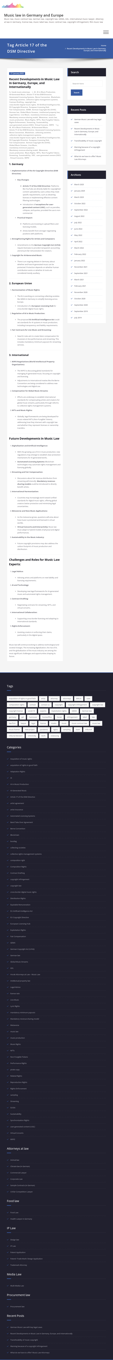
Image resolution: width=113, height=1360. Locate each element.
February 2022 (80, 254)
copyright (59, 704)
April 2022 (78, 241)
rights (55, 729)
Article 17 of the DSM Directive (39, 94)
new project (30, 729)
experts (43, 711)
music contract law (79, 723)
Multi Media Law (17, 1285)
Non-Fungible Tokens (50, 120)
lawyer (23, 723)
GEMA (28, 109)
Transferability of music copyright (88, 141)
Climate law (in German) (20, 1166)
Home (103, 45)
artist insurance (16, 809)
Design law (14, 1239)
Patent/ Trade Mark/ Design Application (26, 1258)
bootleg (13, 841)
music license (14, 729)
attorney (54, 698)
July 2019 (78, 317)
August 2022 (79, 216)
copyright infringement (77, 704)
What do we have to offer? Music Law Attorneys (29, 1352)
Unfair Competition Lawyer (21, 1191)
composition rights (16, 704)
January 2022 (79, 260)
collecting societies (17, 99)
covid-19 (31, 711)
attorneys (67, 698)
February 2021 (80, 286)
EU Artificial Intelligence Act (48, 105)
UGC (33, 155)
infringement (72, 717)
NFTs (39, 120)
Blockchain (55, 97)
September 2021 (81, 273)
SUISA (12, 1107)
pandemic (44, 729)
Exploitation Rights (18, 930)
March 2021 (79, 279)
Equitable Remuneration (20, 904)
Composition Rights (18, 866)
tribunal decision (16, 735)
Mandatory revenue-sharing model (23, 117)
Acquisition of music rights (21, 759)
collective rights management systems (42, 99)
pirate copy (15, 1069)
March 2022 (79, 248)
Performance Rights (18, 1063)
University (32, 735)
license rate (15, 993)
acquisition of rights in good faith (22, 698)
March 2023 (79, 197)
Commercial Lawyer (18, 1172)
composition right (17, 860)
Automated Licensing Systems (21, 97)
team (78, 729)
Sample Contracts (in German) (22, 1185)
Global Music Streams (29, 112)
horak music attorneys (21, 92)
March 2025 (79, 184)
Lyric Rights (15, 1006)
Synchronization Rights (19, 1120)
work (43, 735)
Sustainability (42, 122)
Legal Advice (14, 115)
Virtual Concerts (41, 125)
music (64, 723)
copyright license (16, 711)
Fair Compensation (17, 109)
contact (33, 704)
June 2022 (78, 229)
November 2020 (80, 292)
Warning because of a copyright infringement (28, 1346)
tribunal (88, 729)
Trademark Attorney (18, 1265)
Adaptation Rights (17, 771)
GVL (12, 968)
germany (12, 717)
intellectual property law (49, 112)
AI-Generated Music (17, 94)
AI (35, 92)
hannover (33, 717)
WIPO (51, 125)
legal (33, 723)
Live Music (25, 115)
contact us (45, 704)
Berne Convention (42, 97)
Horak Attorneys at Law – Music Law (25, 974)
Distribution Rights (18, 898)
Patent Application (17, 1252)
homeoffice (47, 717)
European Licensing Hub (39, 107)
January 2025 (79, 191)
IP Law (13, 1246)
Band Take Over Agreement (21, 822)
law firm (12, 723)
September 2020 (81, 305)
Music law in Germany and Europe (33, 15)
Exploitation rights (59, 711)
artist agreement (17, 803)
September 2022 (81, 210)
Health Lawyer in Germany (21, 1219)
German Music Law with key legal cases (26, 1327)
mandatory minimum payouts (43, 115)
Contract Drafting (16, 102)
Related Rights (16, 1076)
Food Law (14, 1212)
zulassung (55, 735)
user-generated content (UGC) (21, 125)
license (43, 723)
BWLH (78, 698)
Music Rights (30, 120)
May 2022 (78, 235)
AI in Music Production (46, 92)
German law (14, 112)
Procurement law (17, 1306)
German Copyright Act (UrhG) (44, 109)
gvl (22, 717)
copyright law (30, 102)
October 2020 (79, 298)
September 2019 (81, 311)
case (88, 698)
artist (43, 698)
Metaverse (43, 117)
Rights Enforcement (17, 122)
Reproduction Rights (18, 1082)
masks (53, 723)
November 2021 (80, 267)
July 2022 (78, 222)
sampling (67, 729)
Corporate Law (16, 1179)
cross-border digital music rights (22, 105)
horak (59, 717)
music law (53, 117)
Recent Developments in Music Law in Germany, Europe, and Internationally (86, 49)
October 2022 (79, 203)
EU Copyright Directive (18, 107)
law (93, 717)
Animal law (14, 1160)
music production (16, 120)
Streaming (31, 122)
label (85, 717)
